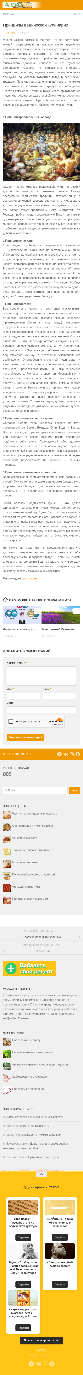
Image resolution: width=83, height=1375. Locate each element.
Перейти (23, 1237)
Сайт (10, 702)
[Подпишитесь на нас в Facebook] (77, 754)
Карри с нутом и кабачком (44, 1134)
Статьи (8, 14)
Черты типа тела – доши (19, 629)
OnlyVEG (10, 32)
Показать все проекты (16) (41, 1340)
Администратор (16, 1117)
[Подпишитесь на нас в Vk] (65, 754)
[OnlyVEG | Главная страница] (32, 5)
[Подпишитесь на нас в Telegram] (59, 754)
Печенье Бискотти (51, 1117)
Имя (10, 689)
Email (47, 689)
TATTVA (41, 1350)
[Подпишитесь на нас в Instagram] (71, 754)
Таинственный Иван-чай (58, 629)
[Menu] (78, 5)
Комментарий (17, 662)
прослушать (29, 578)
